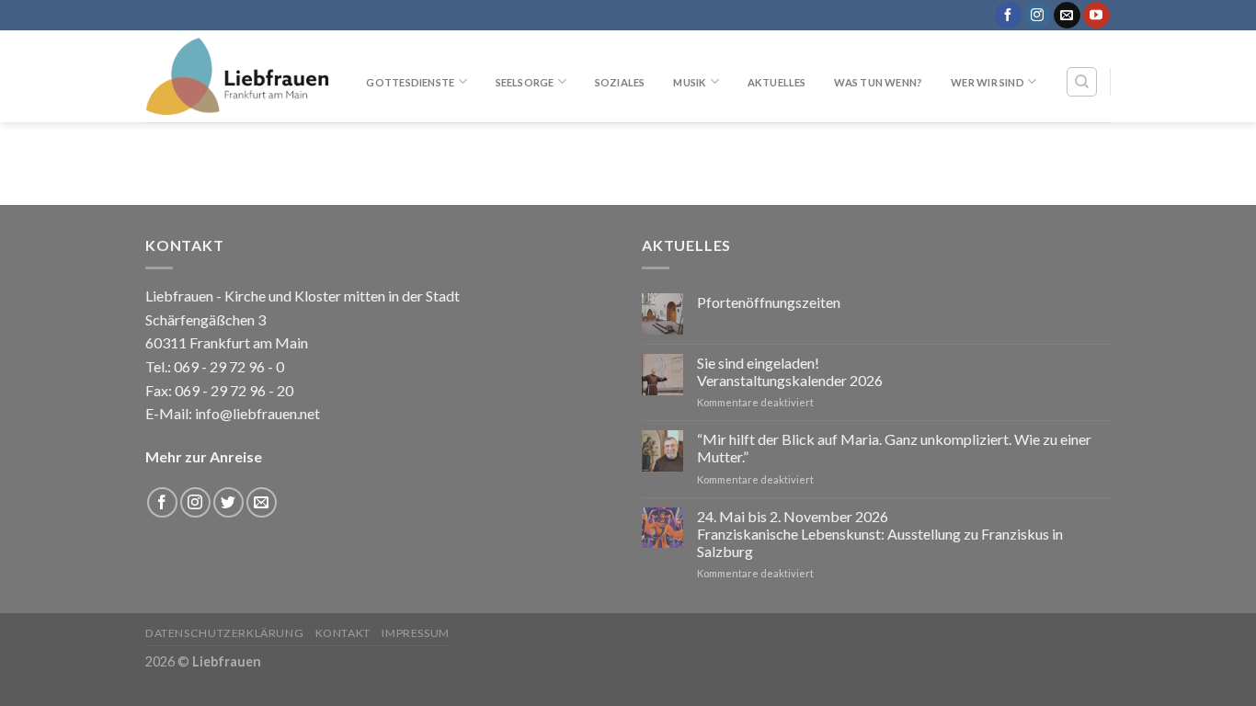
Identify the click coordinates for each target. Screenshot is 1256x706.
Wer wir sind (987, 82)
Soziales (620, 82)
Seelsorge (525, 82)
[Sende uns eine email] (1067, 15)
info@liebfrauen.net (257, 413)
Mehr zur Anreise (203, 456)
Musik (689, 82)
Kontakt (343, 633)
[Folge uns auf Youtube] (1096, 15)
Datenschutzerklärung (224, 633)
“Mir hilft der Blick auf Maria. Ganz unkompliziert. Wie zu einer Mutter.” (894, 447)
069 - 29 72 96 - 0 (227, 366)
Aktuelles (777, 82)
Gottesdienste (410, 82)
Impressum (416, 633)
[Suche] (1082, 82)
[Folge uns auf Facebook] (1008, 15)
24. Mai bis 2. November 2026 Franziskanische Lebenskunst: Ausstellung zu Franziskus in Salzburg (880, 533)
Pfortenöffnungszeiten (768, 302)
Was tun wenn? (878, 82)
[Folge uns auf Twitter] (228, 502)
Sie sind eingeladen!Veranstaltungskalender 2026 (790, 371)
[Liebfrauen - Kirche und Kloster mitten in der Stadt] (237, 76)
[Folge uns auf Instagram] (1037, 15)
